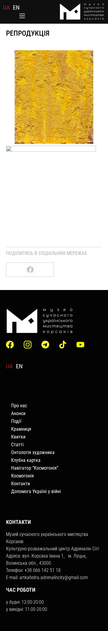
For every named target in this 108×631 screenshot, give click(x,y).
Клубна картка (25, 460)
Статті (17, 444)
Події (16, 421)
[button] (22, 16)
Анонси (18, 413)
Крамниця (21, 429)
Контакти (20, 483)
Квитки (18, 437)
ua (6, 7)
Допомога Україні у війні (36, 491)
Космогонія (22, 476)
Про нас (19, 405)
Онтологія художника (33, 452)
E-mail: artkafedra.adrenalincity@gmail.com (47, 577)
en (16, 7)
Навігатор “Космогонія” (34, 468)
